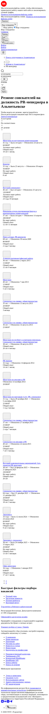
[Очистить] (4, 79)
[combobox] (12, 74)
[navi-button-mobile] (3, 53)
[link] (5, 39)
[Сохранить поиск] (3, 89)
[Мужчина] (6, 183)
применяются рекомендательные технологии (21, 689)
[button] (3, 45)
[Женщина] (6, 136)
